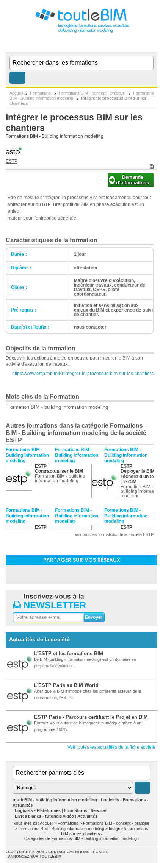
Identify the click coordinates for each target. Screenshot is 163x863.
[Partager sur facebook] (81, 574)
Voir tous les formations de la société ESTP (114, 534)
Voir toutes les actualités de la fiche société (111, 747)
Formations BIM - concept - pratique (92, 93)
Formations (41, 93)
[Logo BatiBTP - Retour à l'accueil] (81, 32)
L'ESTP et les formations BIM (68, 653)
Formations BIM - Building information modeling (54, 136)
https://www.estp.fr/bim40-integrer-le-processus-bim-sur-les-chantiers (83, 373)
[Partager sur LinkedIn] (62, 574)
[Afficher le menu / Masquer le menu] (152, 44)
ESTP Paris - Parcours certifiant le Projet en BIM (91, 717)
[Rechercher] (17, 78)
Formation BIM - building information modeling (57, 407)
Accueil (16, 93)
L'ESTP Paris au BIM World (66, 685)
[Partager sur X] (101, 574)
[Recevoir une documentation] (131, 185)
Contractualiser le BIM (59, 471)
